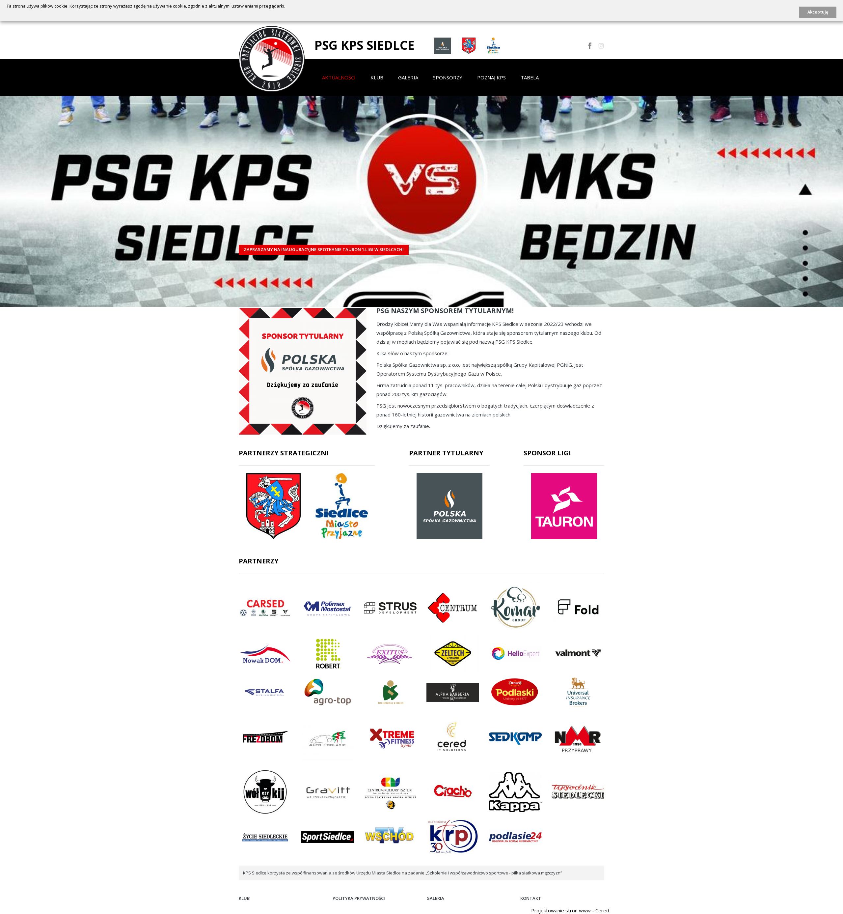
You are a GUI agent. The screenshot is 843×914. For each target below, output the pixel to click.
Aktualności (339, 77)
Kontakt (530, 898)
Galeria (408, 77)
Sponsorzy (447, 77)
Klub (376, 77)
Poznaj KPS (491, 77)
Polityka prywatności (359, 898)
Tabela (530, 77)
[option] (421, 196)
